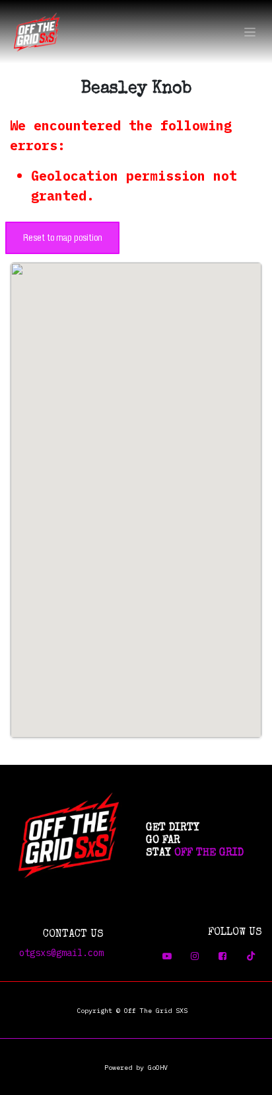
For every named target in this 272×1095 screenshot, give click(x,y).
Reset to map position (62, 237)
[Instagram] (195, 956)
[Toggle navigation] (250, 31)
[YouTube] (167, 956)
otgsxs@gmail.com (61, 953)
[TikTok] (251, 956)
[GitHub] (222, 956)
